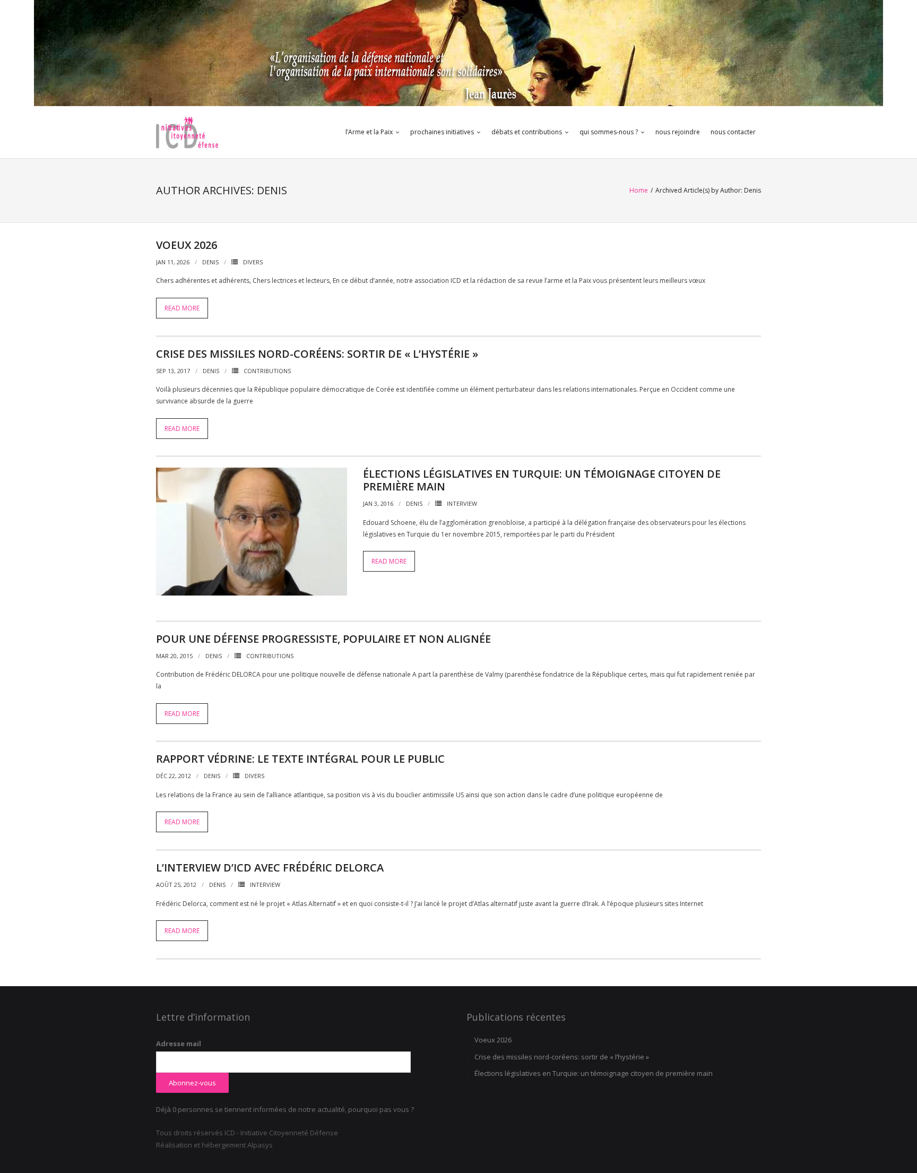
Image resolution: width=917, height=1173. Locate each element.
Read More (182, 308)
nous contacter (733, 131)
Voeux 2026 (186, 245)
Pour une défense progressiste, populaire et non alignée (323, 639)
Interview (462, 503)
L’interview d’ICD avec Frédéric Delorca (270, 867)
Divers (253, 262)
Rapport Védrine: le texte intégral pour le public (300, 759)
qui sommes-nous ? (608, 131)
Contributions (267, 371)
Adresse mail (178, 1043)
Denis (210, 262)
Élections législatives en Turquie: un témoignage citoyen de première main (542, 480)
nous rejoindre (677, 131)
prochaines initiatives (442, 131)
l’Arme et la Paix (369, 131)
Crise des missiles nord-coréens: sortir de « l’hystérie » (317, 354)
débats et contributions (526, 131)
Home (638, 190)
